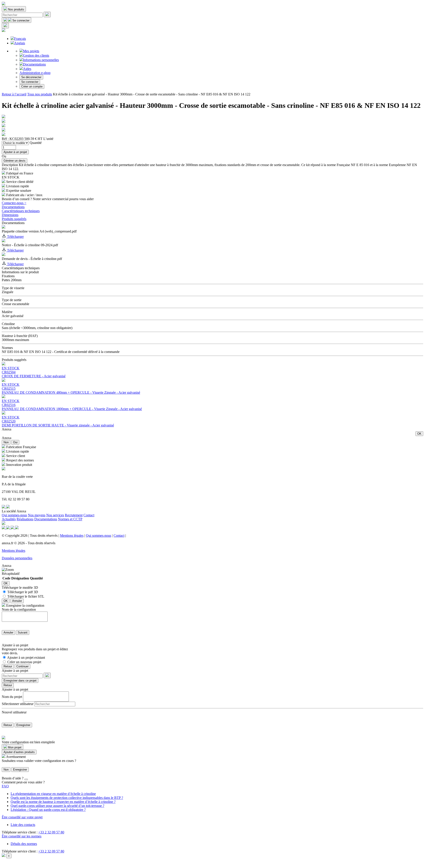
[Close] (26, 779)
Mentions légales (71, 535)
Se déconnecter (31, 77)
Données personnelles (17, 558)
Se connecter (29, 81)
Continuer (22, 666)
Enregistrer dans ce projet (20, 680)
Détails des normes (24, 844)
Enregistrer (23, 725)
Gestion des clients (36, 55)
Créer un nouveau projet (24, 662)
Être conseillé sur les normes (21, 836)
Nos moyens (36, 515)
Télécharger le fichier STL (25, 596)
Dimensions (10, 215)
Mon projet (14, 747)
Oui (15, 442)
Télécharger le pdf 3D (22, 592)
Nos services (55, 515)
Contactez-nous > (14, 203)
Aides (27, 69)
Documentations (34, 64)
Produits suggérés (14, 219)
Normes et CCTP (70, 519)
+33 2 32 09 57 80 (51, 832)
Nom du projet (12, 696)
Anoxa (6, 429)
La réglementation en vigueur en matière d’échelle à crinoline (53, 794)
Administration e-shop (34, 73)
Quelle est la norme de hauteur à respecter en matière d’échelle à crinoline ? (63, 802)
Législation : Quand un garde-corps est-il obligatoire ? (48, 810)
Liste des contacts (23, 825)
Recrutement (74, 515)
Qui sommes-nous (14, 515)
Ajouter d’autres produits (19, 752)
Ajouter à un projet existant (26, 657)
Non (6, 442)
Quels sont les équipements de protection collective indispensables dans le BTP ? (67, 798)
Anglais (19, 43)
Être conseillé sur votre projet (22, 817)
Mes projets (31, 51)
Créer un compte (31, 86)
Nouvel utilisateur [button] (14, 712)
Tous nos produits (39, 94)
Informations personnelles (41, 60)
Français (20, 39)
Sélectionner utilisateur (17, 704)
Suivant (22, 632)
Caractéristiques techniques (21, 211)
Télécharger (15, 236)
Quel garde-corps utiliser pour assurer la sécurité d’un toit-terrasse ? (57, 806)
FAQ (5, 786)
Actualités (9, 519)
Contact (88, 515)
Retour (8, 666)
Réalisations (25, 519)
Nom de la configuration (19, 609)
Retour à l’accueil (14, 94)
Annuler (17, 600)
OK (419, 433)
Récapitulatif (10, 573)
